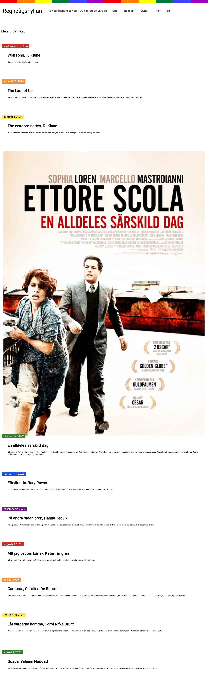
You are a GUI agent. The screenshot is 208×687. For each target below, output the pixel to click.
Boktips (129, 10)
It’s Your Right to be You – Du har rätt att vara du (77, 10)
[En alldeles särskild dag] (104, 293)
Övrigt (144, 10)
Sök (169, 10)
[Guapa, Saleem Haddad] (104, 651)
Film (158, 10)
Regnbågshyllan (22, 11)
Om (114, 10)
